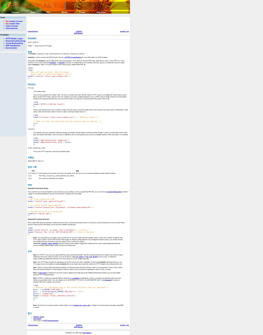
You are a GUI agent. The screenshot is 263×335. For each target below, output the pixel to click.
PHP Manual (78, 33)
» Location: (76, 278)
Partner (82, 12)
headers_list (124, 31)
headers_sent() (38, 317)
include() (52, 62)
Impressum (101, 12)
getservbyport (33, 31)
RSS (48, 12)
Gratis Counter (12, 26)
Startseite (15, 12)
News (33, 12)
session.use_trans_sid (81, 305)
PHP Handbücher (13, 46)
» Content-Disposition (114, 192)
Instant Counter (14, 21)
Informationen (12, 28)
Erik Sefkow (87, 333)
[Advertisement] (78, 24)
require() (61, 62)
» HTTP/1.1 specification (73, 57)
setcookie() (37, 319)
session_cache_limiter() (49, 243)
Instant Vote (13, 24)
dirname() (108, 280)
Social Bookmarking (14, 43)
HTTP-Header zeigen (14, 39)
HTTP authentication (51, 320)
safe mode (42, 273)
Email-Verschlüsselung (15, 41)
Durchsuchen (11, 48)
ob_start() (79, 257)
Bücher (65, 12)
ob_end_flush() (92, 257)
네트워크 (79, 31)
